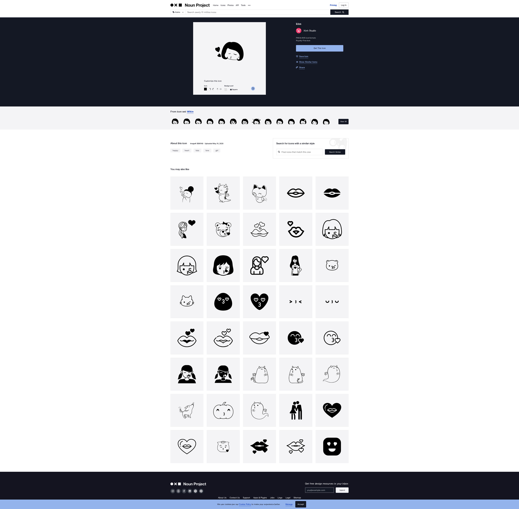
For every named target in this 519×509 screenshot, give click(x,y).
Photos (230, 5)
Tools (243, 5)
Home (215, 5)
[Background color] (225, 89)
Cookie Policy (245, 504)
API (237, 5)
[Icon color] (205, 89)
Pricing (333, 5)
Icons (223, 5)
